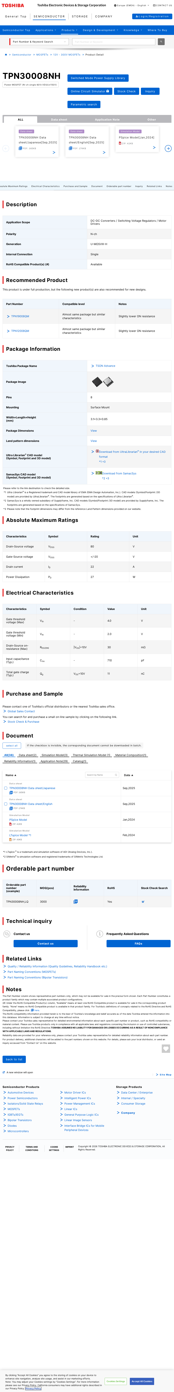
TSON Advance (105, 365)
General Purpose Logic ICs (81, 1114)
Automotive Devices (21, 1092)
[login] (166, 1048)
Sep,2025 (129, 788)
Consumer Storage (133, 1103)
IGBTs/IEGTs (15, 1114)
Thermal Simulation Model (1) (91, 755)
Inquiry (139, 186)
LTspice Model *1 (20, 835)
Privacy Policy (33, 1388)
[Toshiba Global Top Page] (19, 5)
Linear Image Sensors (78, 1120)
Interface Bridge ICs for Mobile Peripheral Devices (84, 1128)
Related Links (154, 186)
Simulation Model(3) (55, 755)
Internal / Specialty (133, 1098)
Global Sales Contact (21, 711)
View (94, 430)
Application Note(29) (54, 761)
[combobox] (113, 41)
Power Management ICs (79, 1103)
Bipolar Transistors (20, 1120)
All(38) (9, 755)
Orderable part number (119, 186)
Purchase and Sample (76, 186)
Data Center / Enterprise (137, 1092)
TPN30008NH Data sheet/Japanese (32, 788)
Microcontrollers (18, 1131)
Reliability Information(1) (20, 761)
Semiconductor (21, 54)
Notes (169, 186)
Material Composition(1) (130, 755)
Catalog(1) (79, 761)
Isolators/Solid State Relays (25, 1103)
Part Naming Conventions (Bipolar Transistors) (38, 977)
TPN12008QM (20, 331)
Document (97, 186)
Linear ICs (70, 1109)
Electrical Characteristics (45, 186)
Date (127, 775)
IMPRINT (69, 1147)
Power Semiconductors (23, 1098)
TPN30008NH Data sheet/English (30, 804)
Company (128, 1112)
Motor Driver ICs (75, 1092)
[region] (87, 1381)
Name (9, 775)
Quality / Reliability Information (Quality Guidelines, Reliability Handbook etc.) (57, 966)
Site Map (165, 1074)
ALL (20, 119)
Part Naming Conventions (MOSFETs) (32, 971)
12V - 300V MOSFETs (66, 54)
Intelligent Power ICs (77, 1098)
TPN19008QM (20, 316)
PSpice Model (18, 819)
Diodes (12, 1125)
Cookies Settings (116, 1381)
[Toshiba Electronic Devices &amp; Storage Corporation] (71, 5)
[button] (131, 5)
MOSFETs (42, 54)
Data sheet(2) (28, 755)
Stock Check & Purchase (23, 721)
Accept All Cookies (142, 1381)
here (36, 1010)
